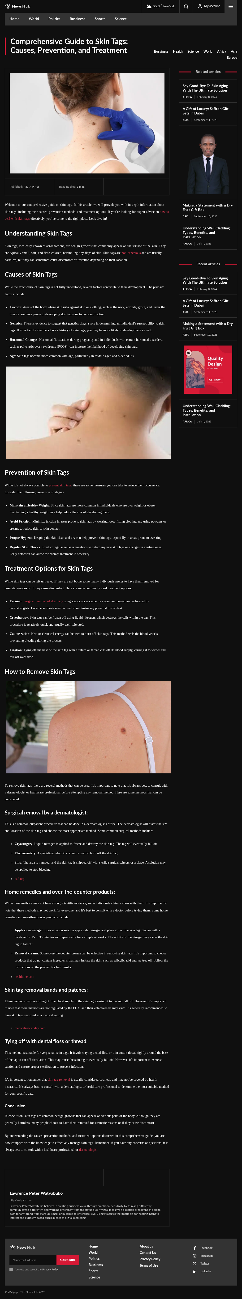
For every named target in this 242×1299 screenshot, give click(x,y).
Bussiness (161, 51)
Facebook (206, 1248)
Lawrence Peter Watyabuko (36, 1193)
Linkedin (205, 1271)
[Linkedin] (195, 1271)
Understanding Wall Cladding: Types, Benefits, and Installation (207, 233)
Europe (232, 57)
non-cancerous (131, 253)
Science (193, 51)
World (207, 51)
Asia (234, 51)
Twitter (204, 1263)
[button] (186, 6)
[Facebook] (113, 186)
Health (178, 51)
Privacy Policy (50, 1269)
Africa (221, 51)
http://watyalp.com (20, 1200)
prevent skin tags (60, 485)
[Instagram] (195, 1256)
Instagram (206, 1255)
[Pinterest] (134, 186)
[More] (157, 186)
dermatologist (88, 1149)
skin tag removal (59, 1079)
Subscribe (68, 1260)
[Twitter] (124, 186)
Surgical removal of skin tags (43, 601)
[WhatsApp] (145, 186)
